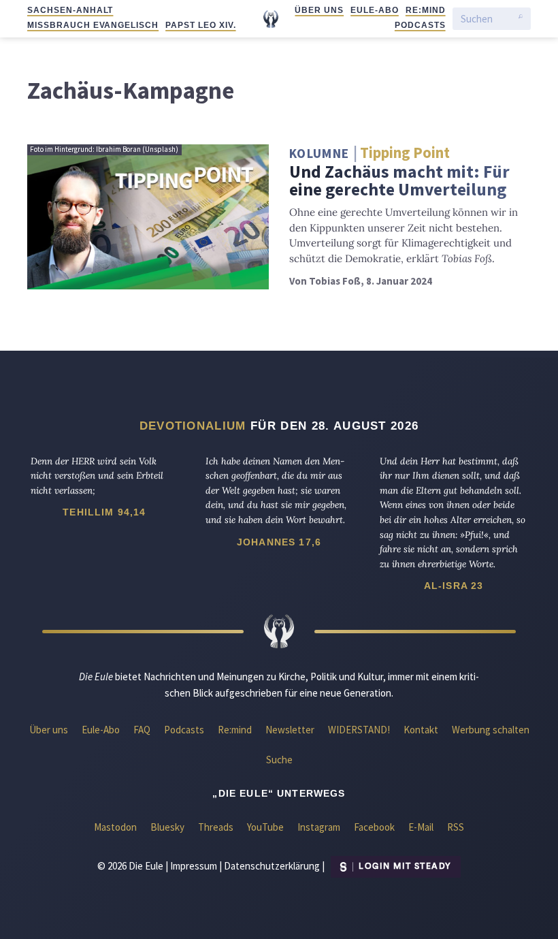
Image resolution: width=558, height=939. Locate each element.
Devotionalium (193, 425)
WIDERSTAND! (359, 729)
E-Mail (420, 827)
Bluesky (167, 827)
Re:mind (426, 10)
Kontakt (421, 729)
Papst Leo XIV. (200, 25)
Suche (279, 759)
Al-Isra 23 (454, 585)
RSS (455, 827)
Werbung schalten (490, 729)
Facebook (374, 827)
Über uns (319, 10)
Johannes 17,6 (279, 542)
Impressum (193, 865)
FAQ (141, 729)
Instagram (318, 827)
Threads (215, 827)
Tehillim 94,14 (104, 512)
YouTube (265, 827)
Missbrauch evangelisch (93, 25)
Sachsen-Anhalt (70, 10)
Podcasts (420, 25)
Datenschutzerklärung (272, 865)
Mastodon (115, 827)
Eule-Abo (374, 10)
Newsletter (289, 729)
